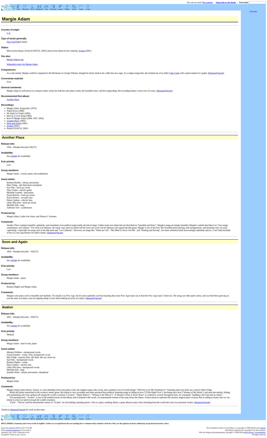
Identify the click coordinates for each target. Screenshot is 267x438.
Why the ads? (253, 11)
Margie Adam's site (15, 59)
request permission (13, 430)
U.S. (9, 33)
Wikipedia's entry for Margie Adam (22, 64)
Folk (18, 42)
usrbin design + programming (254, 432)
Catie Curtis (174, 73)
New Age (11, 42)
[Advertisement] (253, 54)
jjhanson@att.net (216, 73)
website (13, 156)
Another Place (13, 99)
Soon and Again (14, 123)
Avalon (82, 51)
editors (262, 428)
